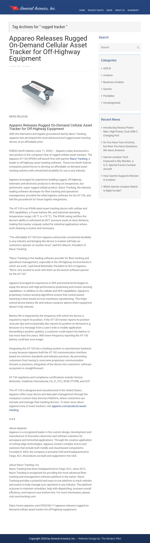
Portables (108, 95)
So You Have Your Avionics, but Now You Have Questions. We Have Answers (120, 146)
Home (82, 10)
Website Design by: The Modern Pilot (100, 538)
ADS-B (107, 68)
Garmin (107, 88)
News (109, 10)
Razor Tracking (78, 158)
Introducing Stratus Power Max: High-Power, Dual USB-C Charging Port (120, 131)
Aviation (27, 66)
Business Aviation (113, 82)
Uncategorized (111, 102)
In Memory (133, 10)
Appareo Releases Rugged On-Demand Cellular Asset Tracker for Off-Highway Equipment (48, 48)
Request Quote (96, 10)
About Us (120, 10)
